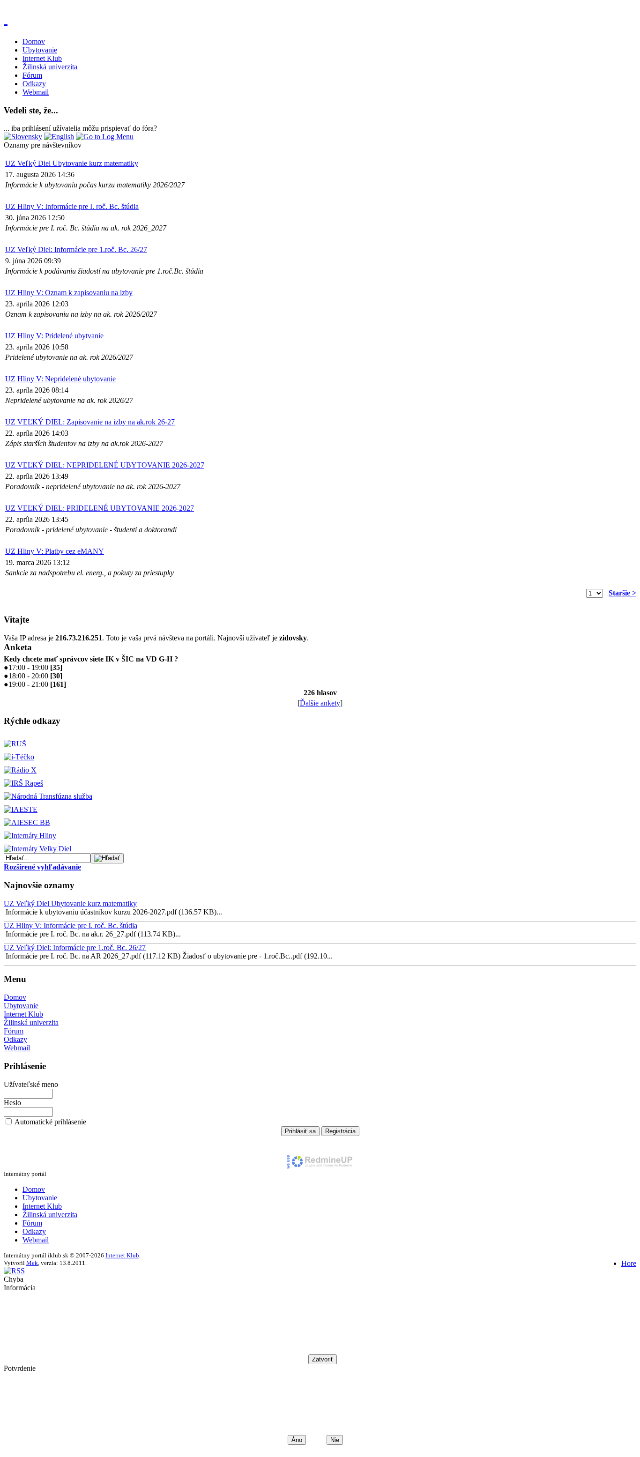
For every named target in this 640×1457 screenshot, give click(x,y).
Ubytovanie (39, 50)
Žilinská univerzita (49, 67)
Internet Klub (42, 58)
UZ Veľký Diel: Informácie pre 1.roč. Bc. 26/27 (76, 249)
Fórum (32, 75)
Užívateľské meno (31, 1084)
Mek (32, 1262)
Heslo (12, 1103)
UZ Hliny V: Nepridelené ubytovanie (60, 379)
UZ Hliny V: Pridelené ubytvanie (54, 336)
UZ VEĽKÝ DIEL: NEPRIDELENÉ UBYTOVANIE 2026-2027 (104, 465)
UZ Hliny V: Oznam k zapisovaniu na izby (69, 293)
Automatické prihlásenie (50, 1122)
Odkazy (34, 84)
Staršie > (622, 593)
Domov (33, 41)
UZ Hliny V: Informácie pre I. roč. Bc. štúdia (72, 206)
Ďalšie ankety (320, 703)
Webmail (35, 92)
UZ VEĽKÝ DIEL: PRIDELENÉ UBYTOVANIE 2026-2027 (99, 508)
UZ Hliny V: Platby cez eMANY (54, 551)
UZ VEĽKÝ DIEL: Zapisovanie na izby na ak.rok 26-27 (90, 422)
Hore (628, 1263)
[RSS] (14, 1271)
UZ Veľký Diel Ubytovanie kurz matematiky (71, 163)
